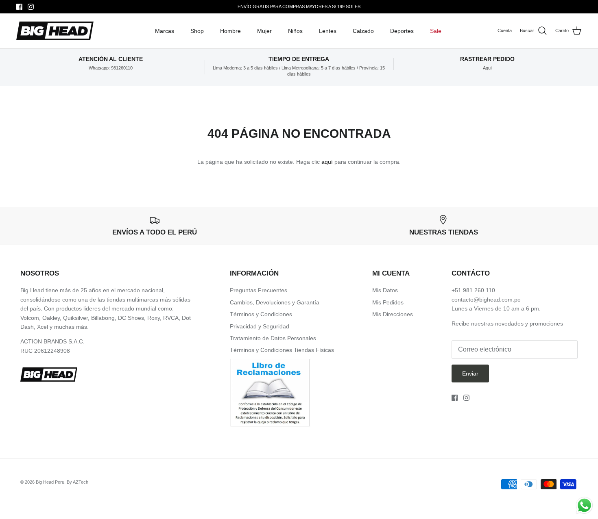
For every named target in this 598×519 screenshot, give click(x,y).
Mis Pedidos (388, 302)
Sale (435, 31)
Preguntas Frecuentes (258, 290)
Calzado (363, 31)
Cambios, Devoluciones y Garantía (274, 302)
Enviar (470, 373)
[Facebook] (19, 7)
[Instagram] (31, 7)
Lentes (327, 31)
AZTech (80, 482)
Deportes (402, 31)
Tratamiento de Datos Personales (273, 338)
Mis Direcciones (392, 314)
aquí (327, 162)
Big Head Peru (50, 482)
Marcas (164, 31)
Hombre (230, 31)
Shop (197, 31)
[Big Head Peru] (55, 31)
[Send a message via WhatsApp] (584, 505)
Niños (295, 31)
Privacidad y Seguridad (259, 326)
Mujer (264, 31)
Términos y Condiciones (261, 314)
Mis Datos (385, 290)
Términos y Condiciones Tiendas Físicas (282, 350)
